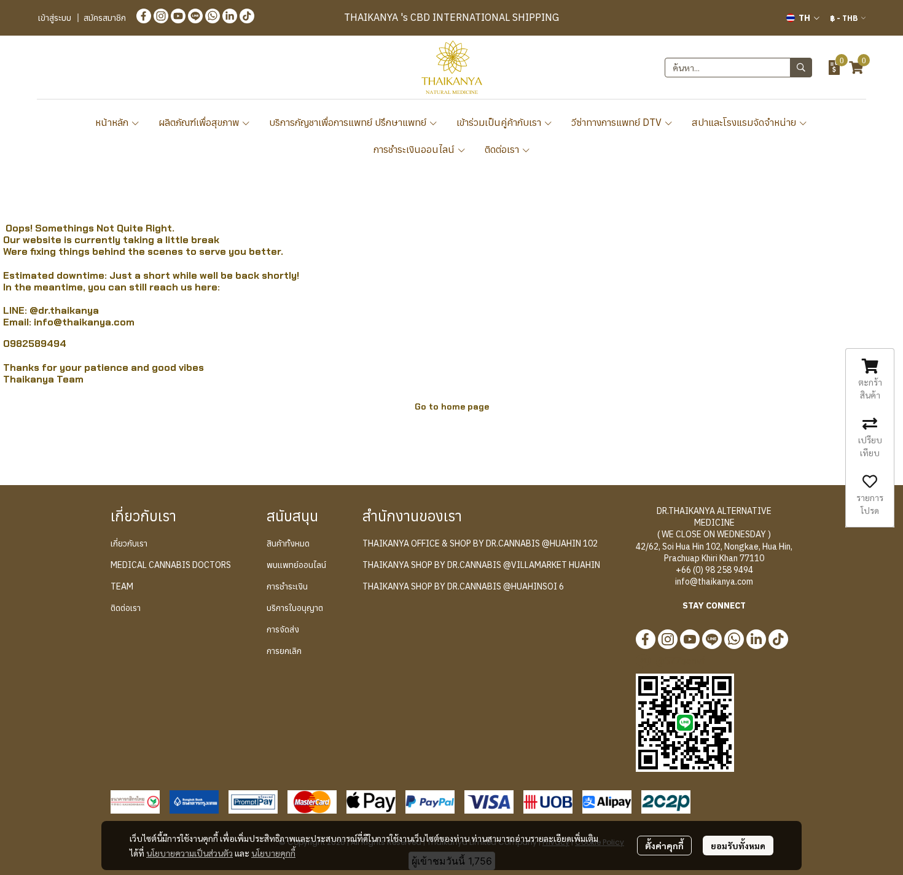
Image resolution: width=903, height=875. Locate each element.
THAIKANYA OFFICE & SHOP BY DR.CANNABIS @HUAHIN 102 (480, 543)
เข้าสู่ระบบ (54, 17)
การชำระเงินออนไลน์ (415, 149)
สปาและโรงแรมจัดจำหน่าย (745, 122)
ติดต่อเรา (503, 149)
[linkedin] (229, 15)
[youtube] (178, 15)
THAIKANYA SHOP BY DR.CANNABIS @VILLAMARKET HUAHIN (481, 564)
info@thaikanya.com (84, 322)
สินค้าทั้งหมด (288, 543)
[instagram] (161, 15)
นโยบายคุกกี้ (273, 852)
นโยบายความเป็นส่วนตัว (189, 852)
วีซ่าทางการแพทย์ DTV (617, 122)
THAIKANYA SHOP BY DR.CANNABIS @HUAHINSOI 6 (463, 586)
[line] (195, 15)
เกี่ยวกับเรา (129, 543)
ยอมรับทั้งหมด (738, 845)
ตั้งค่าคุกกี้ (664, 845)
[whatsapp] (212, 15)
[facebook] (143, 15)
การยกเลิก (284, 650)
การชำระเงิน (287, 586)
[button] (803, 18)
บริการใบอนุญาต (295, 607)
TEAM (122, 586)
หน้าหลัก (113, 122)
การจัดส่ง (283, 629)
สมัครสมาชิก (105, 17)
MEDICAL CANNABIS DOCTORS (171, 564)
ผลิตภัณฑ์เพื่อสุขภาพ (199, 122)
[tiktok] (247, 15)
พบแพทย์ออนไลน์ (296, 564)
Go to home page (452, 406)
